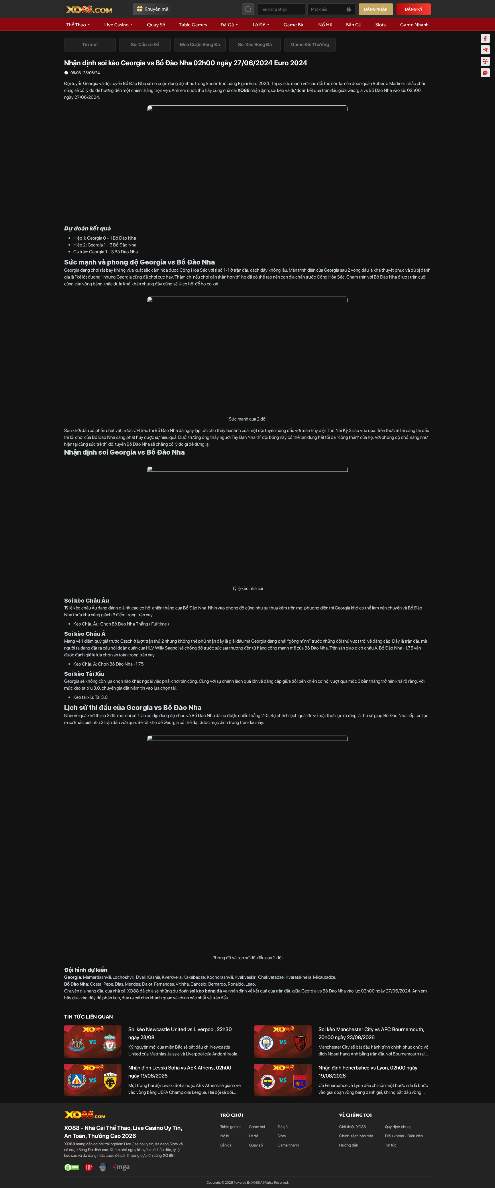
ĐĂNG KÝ (414, 9)
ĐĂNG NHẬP (376, 9)
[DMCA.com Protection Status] (71, 1167)
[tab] (90, 45)
